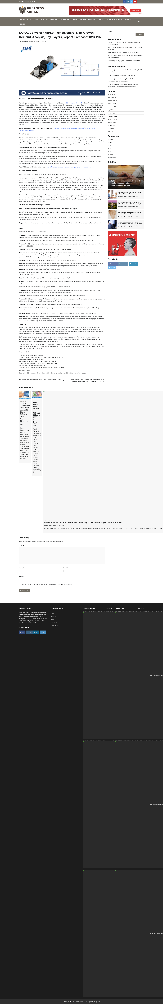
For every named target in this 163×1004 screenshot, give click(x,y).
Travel (75, 19)
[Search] (142, 21)
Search (110, 31)
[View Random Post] (139, 21)
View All (108, 608)
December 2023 (112, 116)
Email (65, 568)
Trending (53, 19)
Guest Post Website (114, 19)
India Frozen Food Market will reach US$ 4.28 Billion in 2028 (37, 409)
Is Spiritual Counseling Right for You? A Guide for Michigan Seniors (124, 182)
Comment (22, 545)
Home (22, 19)
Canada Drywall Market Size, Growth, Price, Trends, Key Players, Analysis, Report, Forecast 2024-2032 (83, 522)
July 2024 (110, 110)
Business (91, 19)
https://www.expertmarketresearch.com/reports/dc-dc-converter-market (70, 167)
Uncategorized (112, 157)
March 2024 (111, 113)
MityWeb (97, 1002)
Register (128, 19)
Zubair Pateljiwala (113, 70)
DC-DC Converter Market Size (73, 103)
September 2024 (112, 107)
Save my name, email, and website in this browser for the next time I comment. (47, 584)
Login (22, 24)
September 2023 (112, 125)
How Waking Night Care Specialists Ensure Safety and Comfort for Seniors (130, 193)
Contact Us (54, 622)
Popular (44, 19)
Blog (29, 19)
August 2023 (111, 128)
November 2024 (112, 100)
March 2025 (111, 94)
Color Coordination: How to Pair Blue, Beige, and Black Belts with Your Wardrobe (130, 223)
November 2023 (112, 119)
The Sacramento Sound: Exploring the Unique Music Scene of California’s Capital (130, 203)
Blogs (52, 619)
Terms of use (54, 625)
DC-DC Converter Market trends (76, 373)
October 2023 (112, 122)
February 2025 (112, 97)
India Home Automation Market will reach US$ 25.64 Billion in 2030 (25, 409)
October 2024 (112, 103)
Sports (83, 19)
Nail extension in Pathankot (127, 75)
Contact (101, 19)
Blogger (44, 41)
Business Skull (79, 1002)
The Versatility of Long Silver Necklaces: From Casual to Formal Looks (129, 213)
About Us (53, 616)
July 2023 (110, 131)
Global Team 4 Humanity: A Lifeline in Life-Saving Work (123, 52)
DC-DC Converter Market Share (34, 373)
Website (21, 576)
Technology (65, 19)
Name (21, 568)
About (36, 19)
